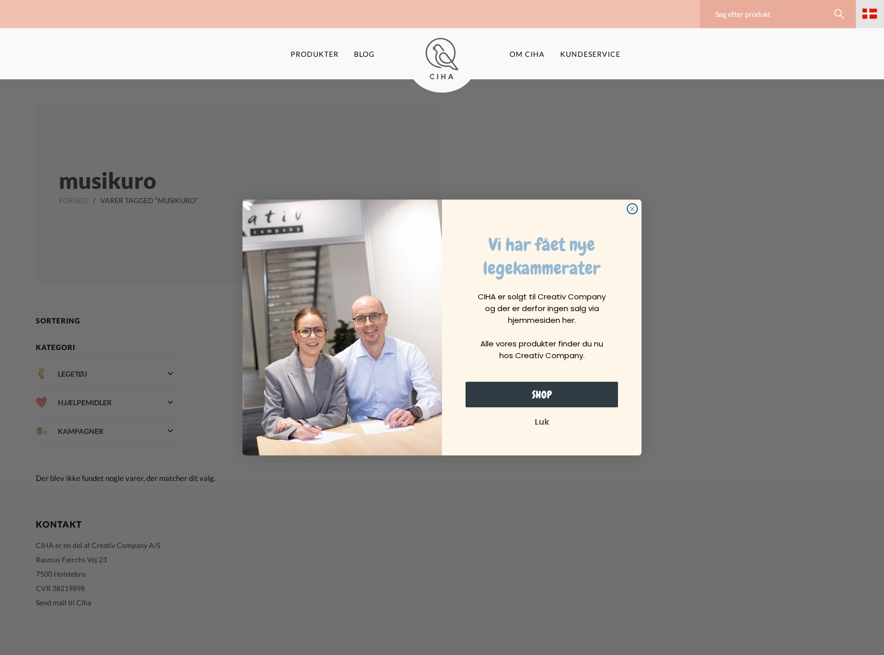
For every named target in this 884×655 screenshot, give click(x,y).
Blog (364, 54)
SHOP (542, 394)
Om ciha (527, 54)
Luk (542, 422)
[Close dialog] (632, 209)
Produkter (315, 54)
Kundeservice (590, 54)
